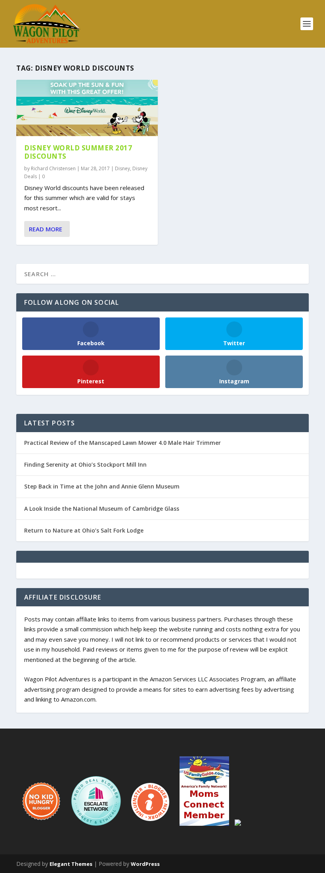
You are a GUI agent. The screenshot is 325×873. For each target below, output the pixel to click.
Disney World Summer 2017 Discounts (78, 152)
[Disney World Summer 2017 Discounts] (87, 108)
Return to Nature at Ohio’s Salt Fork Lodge (83, 530)
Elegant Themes (71, 863)
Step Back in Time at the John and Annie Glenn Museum (102, 486)
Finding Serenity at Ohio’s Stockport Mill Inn (85, 464)
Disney (122, 168)
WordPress (145, 863)
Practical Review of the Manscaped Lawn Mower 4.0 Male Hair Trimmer (122, 442)
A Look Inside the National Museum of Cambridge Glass (101, 508)
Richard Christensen (53, 168)
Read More (45, 229)
